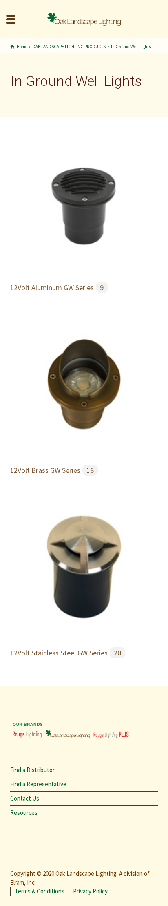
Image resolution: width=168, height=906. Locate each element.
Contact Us (24, 798)
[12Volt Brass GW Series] (84, 383)
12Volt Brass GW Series (52, 470)
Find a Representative (38, 784)
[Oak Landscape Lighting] (84, 18)
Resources (24, 813)
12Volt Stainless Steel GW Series (65, 653)
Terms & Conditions (39, 891)
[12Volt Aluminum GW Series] (84, 201)
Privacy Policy (90, 891)
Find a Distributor (32, 770)
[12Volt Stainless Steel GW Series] (84, 566)
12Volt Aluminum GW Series (57, 287)
